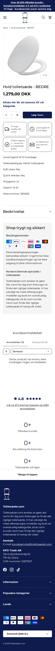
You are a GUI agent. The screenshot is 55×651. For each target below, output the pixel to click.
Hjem (5, 28)
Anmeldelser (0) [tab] (15, 342)
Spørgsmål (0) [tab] (40, 342)
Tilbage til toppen (28, 474)
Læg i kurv (37, 115)
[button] (50, 17)
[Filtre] (6, 351)
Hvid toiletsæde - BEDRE (22, 28)
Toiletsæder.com (17, 643)
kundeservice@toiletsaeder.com (32, 544)
